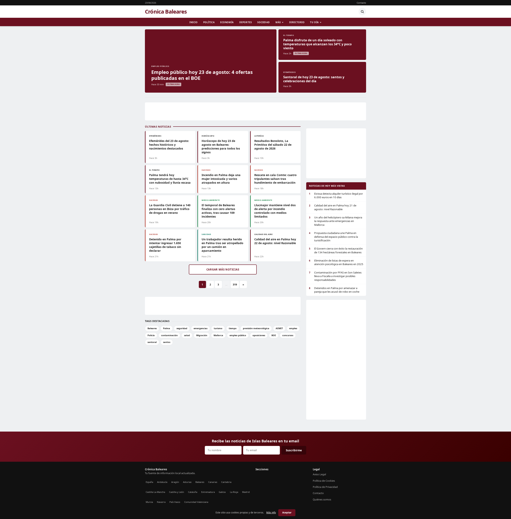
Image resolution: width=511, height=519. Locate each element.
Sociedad (263, 22)
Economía (227, 22)
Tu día (314, 22)
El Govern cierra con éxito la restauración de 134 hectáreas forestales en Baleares (336, 250)
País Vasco (174, 501)
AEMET (279, 328)
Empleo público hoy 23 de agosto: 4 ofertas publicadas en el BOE (202, 75)
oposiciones (259, 335)
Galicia (222, 491)
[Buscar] (362, 11)
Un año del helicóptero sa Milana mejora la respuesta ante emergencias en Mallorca (335, 221)
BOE (273, 335)
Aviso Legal (319, 474)
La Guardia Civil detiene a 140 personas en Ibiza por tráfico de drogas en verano (169, 209)
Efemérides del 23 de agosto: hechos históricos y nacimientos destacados (169, 144)
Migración (201, 335)
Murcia (149, 501)
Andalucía (162, 481)
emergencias (200, 328)
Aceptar (286, 512)
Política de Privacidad (325, 487)
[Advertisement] (255, 111)
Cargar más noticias (222, 269)
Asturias (187, 481)
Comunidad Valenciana (196, 501)
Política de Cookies (324, 480)
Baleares (152, 328)
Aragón (175, 481)
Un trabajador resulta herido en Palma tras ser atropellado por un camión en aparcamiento (222, 245)
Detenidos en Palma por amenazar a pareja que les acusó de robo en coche (334, 289)
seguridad (181, 328)
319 (235, 284)
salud (187, 335)
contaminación (169, 335)
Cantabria (226, 481)
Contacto (361, 2)
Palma (166, 328)
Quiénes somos (322, 499)
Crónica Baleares (166, 12)
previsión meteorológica (256, 328)
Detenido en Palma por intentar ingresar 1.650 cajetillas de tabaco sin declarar (165, 245)
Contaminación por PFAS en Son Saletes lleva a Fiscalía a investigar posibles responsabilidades (335, 276)
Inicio (193, 22)
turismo (218, 328)
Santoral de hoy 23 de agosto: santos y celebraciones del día (313, 79)
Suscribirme (294, 450)
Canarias (212, 481)
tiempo (233, 328)
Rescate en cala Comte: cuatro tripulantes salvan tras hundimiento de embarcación (275, 178)
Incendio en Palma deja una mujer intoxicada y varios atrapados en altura (221, 178)
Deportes (245, 22)
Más (278, 22)
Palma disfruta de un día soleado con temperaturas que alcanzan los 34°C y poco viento (317, 44)
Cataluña (192, 491)
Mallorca (218, 335)
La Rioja (234, 491)
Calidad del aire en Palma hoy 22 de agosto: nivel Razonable (275, 241)
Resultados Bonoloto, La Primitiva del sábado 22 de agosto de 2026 (272, 144)
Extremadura (208, 491)
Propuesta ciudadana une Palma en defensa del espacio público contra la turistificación (333, 236)
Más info (271, 512)
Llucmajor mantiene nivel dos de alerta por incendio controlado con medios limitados (275, 210)
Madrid (246, 491)
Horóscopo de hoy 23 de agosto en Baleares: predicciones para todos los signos (221, 146)
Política (209, 22)
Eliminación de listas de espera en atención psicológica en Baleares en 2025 (336, 262)
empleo (293, 328)
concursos (287, 335)
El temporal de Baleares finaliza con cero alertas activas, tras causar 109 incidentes (218, 210)
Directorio (297, 22)
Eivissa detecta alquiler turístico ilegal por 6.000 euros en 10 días (336, 195)
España (149, 481)
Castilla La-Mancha (155, 491)
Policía (151, 335)
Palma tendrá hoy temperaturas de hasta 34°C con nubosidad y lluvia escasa (170, 178)
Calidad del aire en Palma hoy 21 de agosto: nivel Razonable (332, 207)
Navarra (161, 501)
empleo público (238, 335)
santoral (152, 342)
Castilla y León (176, 491)
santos (166, 342)
